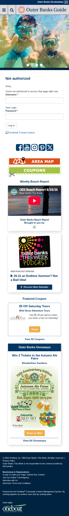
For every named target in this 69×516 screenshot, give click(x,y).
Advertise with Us (10, 480)
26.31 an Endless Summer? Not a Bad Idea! (34, 278)
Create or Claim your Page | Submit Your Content (24, 475)
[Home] (42, 9)
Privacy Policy (9, 461)
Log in (11, 125)
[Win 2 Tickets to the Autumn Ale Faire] (34, 396)
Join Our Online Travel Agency (16, 477)
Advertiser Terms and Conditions (17, 483)
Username (11, 94)
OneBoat (21, 492)
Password (11, 110)
